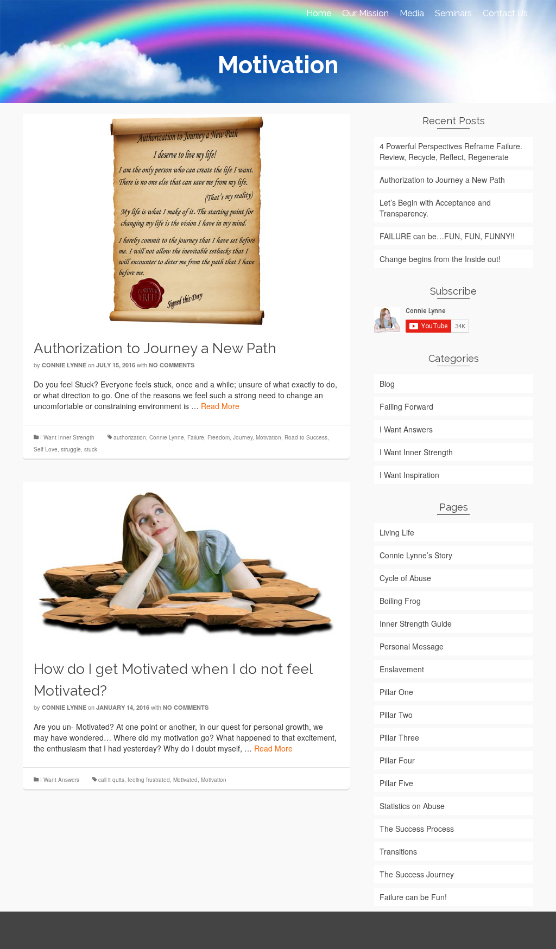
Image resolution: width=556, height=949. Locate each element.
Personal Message (412, 646)
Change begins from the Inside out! (440, 258)
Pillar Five (396, 783)
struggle (71, 449)
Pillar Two (396, 714)
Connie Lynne (64, 365)
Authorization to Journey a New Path (442, 179)
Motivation (268, 437)
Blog (387, 383)
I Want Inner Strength (67, 437)
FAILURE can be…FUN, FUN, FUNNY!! (447, 236)
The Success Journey (417, 874)
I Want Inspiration (409, 474)
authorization (129, 437)
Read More (220, 405)
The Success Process (417, 828)
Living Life (397, 532)
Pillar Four (397, 760)
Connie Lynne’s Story (416, 555)
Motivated (185, 780)
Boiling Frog (400, 600)
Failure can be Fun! (413, 896)
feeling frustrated (149, 780)
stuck (90, 449)
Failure (195, 437)
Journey (242, 437)
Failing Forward (406, 406)
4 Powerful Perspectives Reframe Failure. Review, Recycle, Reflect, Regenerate (451, 151)
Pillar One (396, 691)
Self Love (46, 449)
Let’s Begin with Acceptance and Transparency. (435, 208)
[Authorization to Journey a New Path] (186, 219)
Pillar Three (399, 737)
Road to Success (306, 437)
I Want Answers (59, 780)
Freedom (218, 437)
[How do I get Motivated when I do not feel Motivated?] (186, 563)
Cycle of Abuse (405, 577)
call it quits (111, 780)
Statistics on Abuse (412, 805)
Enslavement (402, 669)
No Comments (171, 365)
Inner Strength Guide (416, 623)
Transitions (398, 851)
